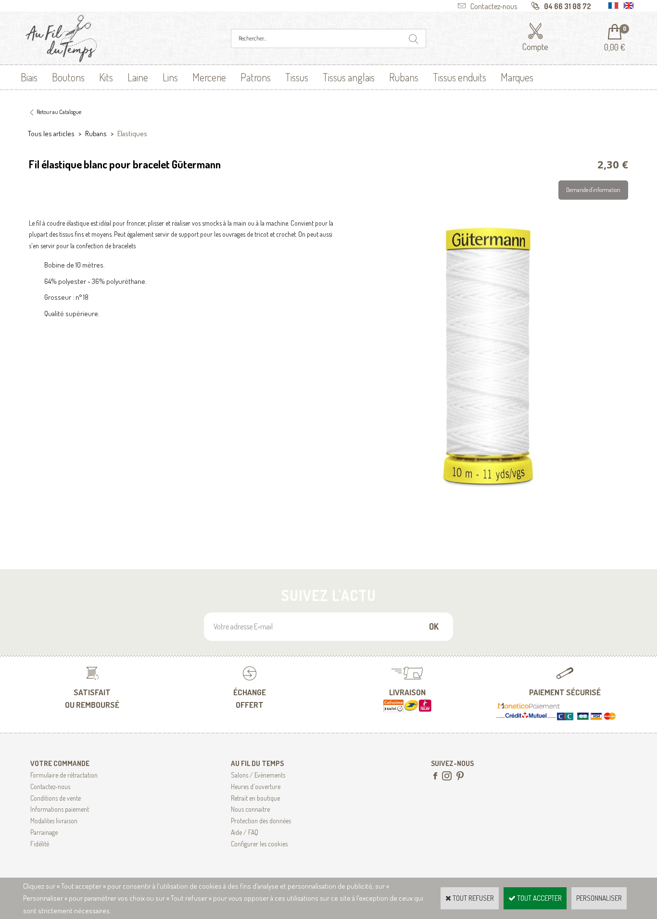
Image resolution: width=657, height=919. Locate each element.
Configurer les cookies (259, 844)
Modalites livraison (53, 821)
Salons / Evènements (258, 775)
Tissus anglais (349, 77)
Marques (517, 77)
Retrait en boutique (255, 798)
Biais (29, 77)
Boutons (68, 77)
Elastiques (132, 133)
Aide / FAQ (244, 832)
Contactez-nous (50, 786)
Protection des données (261, 821)
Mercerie (209, 77)
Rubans (403, 77)
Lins (170, 77)
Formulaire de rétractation (64, 775)
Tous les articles (51, 133)
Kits (106, 77)
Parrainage (44, 832)
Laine (137, 77)
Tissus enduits (459, 77)
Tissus (296, 77)
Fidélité (39, 844)
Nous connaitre (250, 809)
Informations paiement (59, 809)
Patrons (255, 77)
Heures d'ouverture (255, 786)
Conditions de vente (55, 798)
